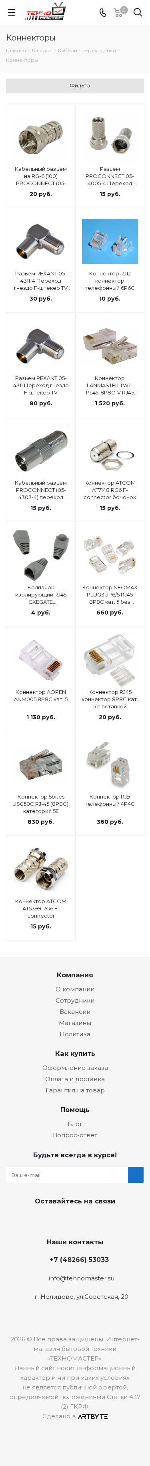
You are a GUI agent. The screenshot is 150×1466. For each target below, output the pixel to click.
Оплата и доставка (75, 1079)
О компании (75, 989)
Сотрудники (75, 1000)
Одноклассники (83, 1220)
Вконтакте (43, 1220)
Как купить (75, 1053)
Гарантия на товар (75, 1090)
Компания (75, 975)
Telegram (63, 1220)
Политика (75, 1034)
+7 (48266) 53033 (79, 1260)
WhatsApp (103, 1220)
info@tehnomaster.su (81, 1278)
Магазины (75, 1023)
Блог (75, 1124)
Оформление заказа (75, 1068)
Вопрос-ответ (75, 1135)
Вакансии (75, 1011)
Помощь (75, 1110)
